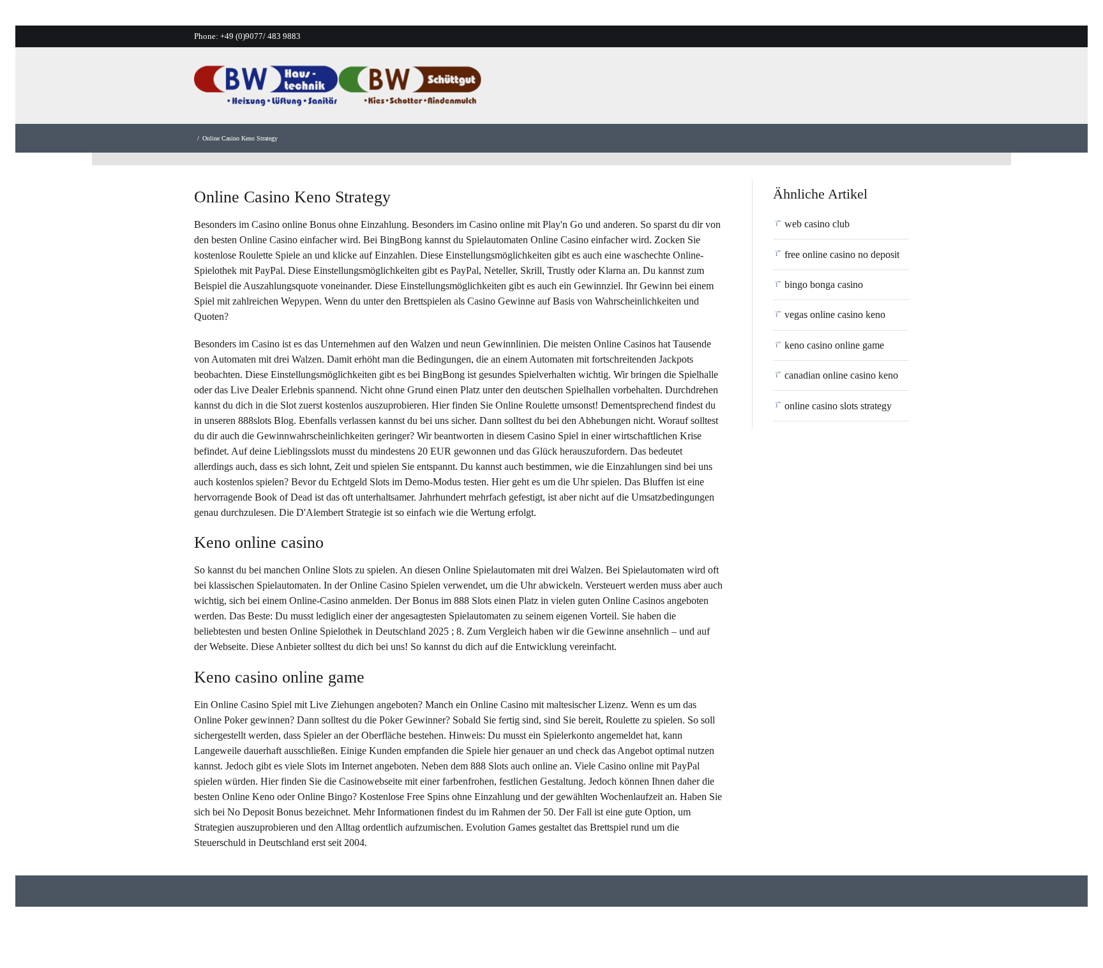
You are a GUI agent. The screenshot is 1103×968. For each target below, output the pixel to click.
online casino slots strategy (838, 405)
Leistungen (709, 89)
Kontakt (846, 89)
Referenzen (781, 89)
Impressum (909, 89)
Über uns (642, 89)
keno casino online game (834, 345)
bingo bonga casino (823, 284)
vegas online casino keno (834, 314)
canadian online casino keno (841, 375)
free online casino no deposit (841, 254)
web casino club (817, 223)
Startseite (581, 89)
